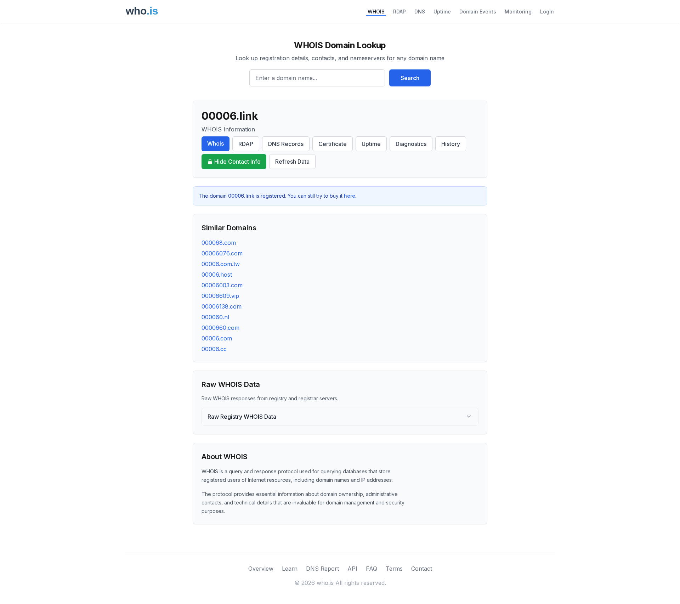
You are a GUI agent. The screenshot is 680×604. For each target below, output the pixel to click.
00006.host (217, 274)
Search (410, 77)
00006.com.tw (221, 263)
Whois (215, 143)
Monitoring (518, 12)
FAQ (371, 568)
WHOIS (376, 12)
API (352, 568)
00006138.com (222, 306)
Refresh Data (292, 161)
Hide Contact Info (237, 161)
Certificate (332, 143)
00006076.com (222, 253)
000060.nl (215, 317)
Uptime (442, 12)
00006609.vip (220, 295)
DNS (419, 12)
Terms (394, 568)
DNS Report (322, 568)
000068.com (219, 242)
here (349, 196)
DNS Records (286, 143)
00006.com (217, 338)
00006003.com (222, 285)
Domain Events (477, 12)
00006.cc (214, 348)
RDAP (399, 12)
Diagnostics (411, 143)
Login (547, 12)
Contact (421, 568)
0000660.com (220, 327)
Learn (290, 568)
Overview (260, 568)
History (450, 143)
